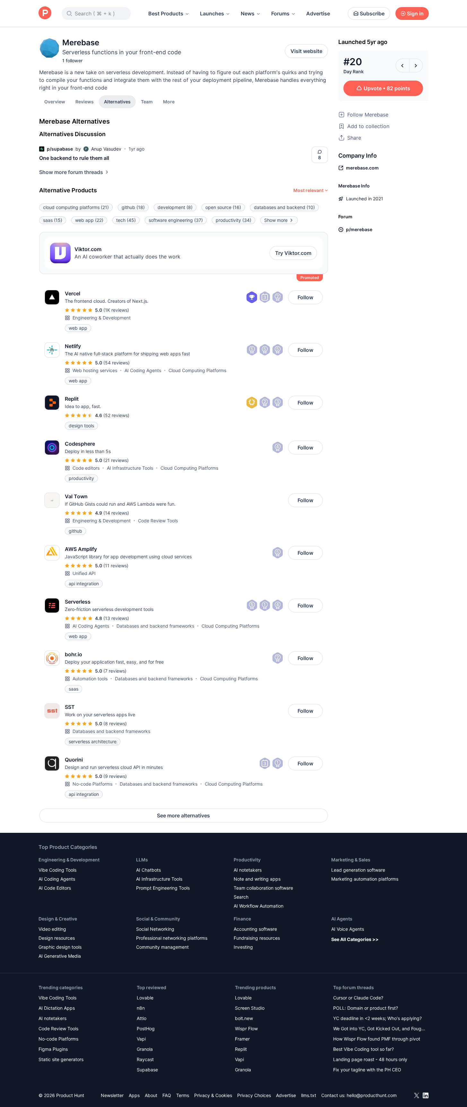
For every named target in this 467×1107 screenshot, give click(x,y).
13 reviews (116, 618)
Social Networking (155, 929)
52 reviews (116, 415)
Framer (242, 1039)
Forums (280, 13)
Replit (241, 1049)
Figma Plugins (53, 1049)
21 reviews (116, 460)
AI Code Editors (55, 888)
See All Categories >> (355, 939)
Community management (162, 947)
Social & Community (158, 918)
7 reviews (115, 671)
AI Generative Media (60, 956)
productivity (233, 220)
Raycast (145, 1059)
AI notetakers (248, 870)
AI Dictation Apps (57, 1008)
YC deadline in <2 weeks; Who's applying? (377, 1018)
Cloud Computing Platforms (197, 370)
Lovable (145, 997)
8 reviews (115, 723)
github (133, 207)
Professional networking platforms (171, 938)
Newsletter (112, 1095)
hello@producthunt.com (372, 1095)
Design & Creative (58, 918)
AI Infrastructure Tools (130, 468)
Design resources (57, 938)
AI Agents (341, 918)
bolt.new (244, 1018)
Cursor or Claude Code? (358, 997)
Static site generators (61, 1059)
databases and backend (284, 207)
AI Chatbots (148, 870)
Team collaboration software (263, 888)
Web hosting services (95, 370)
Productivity (247, 859)
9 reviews (115, 776)
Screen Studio (249, 1008)
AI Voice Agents (347, 929)
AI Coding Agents (143, 370)
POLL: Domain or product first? (365, 1008)
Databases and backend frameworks (155, 626)
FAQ (166, 1095)
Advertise (318, 13)
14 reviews (116, 513)
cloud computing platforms (76, 207)
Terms (182, 1095)
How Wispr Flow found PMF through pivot (376, 1039)
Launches (212, 13)
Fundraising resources (257, 938)
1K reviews (116, 310)
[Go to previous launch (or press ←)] (402, 65)
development (175, 207)
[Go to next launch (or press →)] (416, 65)
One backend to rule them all (74, 158)
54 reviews (116, 362)
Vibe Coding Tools (57, 870)
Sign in (415, 13)
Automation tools (90, 678)
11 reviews (116, 565)
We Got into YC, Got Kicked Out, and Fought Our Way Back (379, 1029)
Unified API (84, 573)
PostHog (146, 1028)
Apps (134, 1095)
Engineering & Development (102, 317)
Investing (243, 947)
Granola (145, 1049)
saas (52, 220)
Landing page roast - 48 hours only (370, 1059)
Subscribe (372, 13)
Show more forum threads (71, 172)
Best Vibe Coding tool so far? (363, 1049)
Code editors (86, 468)
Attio (141, 1018)
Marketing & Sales (350, 859)
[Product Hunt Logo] (45, 13)
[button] (169, 101)
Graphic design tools (60, 947)
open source (223, 207)
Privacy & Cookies (213, 1095)
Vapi (141, 1039)
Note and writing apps (257, 879)
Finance (242, 918)
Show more (276, 220)
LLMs (142, 859)
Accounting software (255, 929)
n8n (141, 1008)
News (248, 13)
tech (126, 220)
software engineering (176, 220)
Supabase (147, 1069)
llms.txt (308, 1095)
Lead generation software (358, 870)
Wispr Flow (246, 1028)
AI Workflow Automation (258, 906)
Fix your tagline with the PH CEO (367, 1069)
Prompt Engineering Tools (163, 888)
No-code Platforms (92, 784)
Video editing (52, 929)
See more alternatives (183, 815)
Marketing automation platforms (364, 879)
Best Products (165, 13)
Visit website (306, 51)
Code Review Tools (158, 520)
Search (241, 897)
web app (89, 220)
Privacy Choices (254, 1095)
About (151, 1095)
